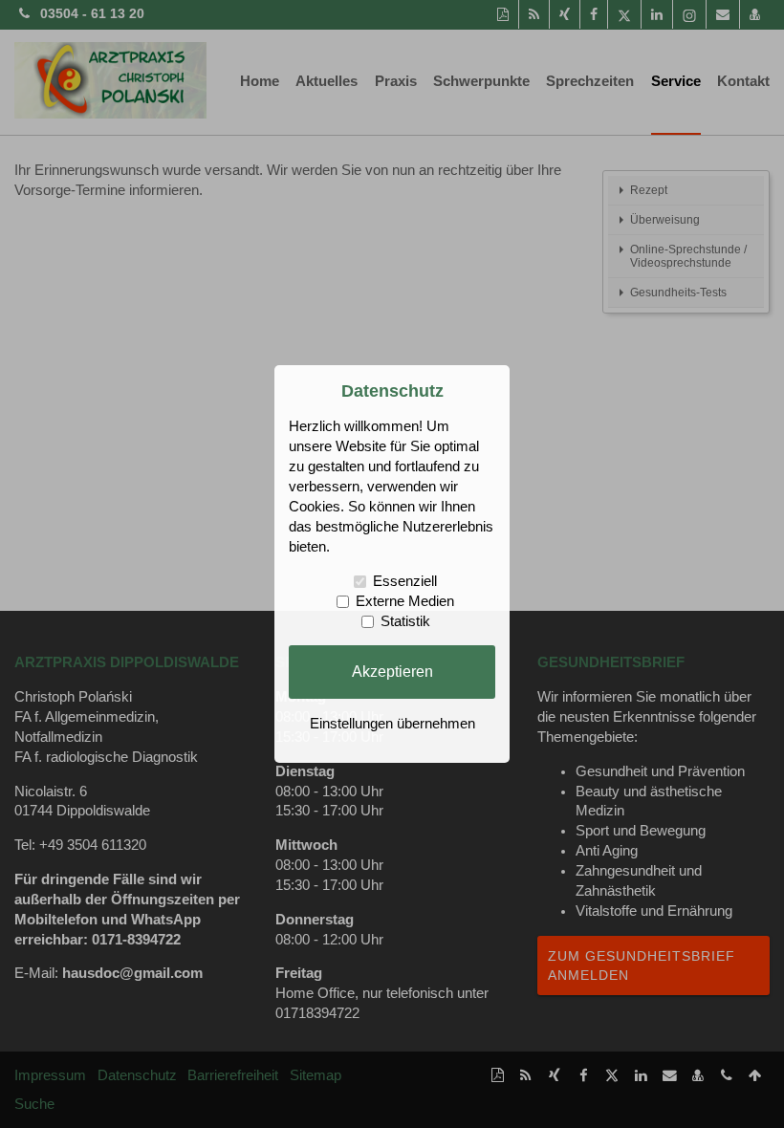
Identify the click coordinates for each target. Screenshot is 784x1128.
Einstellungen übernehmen (392, 723)
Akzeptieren (392, 671)
